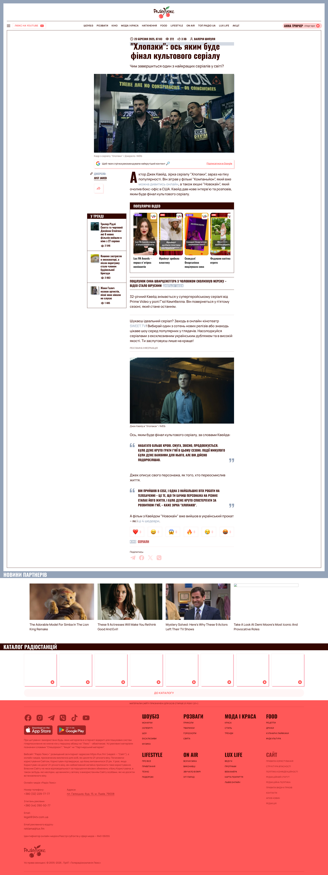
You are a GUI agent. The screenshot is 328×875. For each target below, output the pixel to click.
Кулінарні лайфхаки (277, 733)
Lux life (224, 25)
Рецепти (271, 722)
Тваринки (189, 728)
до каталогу (164, 693)
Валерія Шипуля (204, 39)
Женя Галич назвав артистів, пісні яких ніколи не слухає (111, 293)
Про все (146, 761)
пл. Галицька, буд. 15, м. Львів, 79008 (90, 794)
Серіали (143, 541)
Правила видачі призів (279, 787)
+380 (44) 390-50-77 (37, 805)
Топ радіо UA (207, 25)
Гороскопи (189, 733)
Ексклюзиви (149, 738)
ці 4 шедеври (148, 521)
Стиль (228, 728)
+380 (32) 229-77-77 (37, 794)
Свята (186, 738)
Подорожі (148, 777)
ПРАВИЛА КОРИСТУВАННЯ (279, 761)
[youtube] (86, 718)
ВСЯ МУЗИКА (190, 761)
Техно (145, 771)
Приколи (188, 722)
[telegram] (133, 558)
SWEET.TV (138, 326)
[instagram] (40, 718)
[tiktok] (74, 718)
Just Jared (100, 178)
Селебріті (147, 728)
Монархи (147, 722)
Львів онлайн (232, 782)
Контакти (271, 793)
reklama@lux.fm (34, 828)
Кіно (115, 25)
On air (191, 25)
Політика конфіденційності (282, 771)
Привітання (148, 766)
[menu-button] (8, 26)
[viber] (159, 558)
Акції (236, 25)
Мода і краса (130, 25)
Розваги (102, 25)
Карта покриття (234, 777)
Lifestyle (177, 25)
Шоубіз (88, 25)
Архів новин (273, 798)
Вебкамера (231, 771)
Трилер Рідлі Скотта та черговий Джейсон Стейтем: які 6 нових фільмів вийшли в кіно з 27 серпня (112, 232)
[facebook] (142, 558)
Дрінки (270, 728)
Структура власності (278, 766)
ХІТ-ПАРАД (189, 777)
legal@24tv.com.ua (36, 817)
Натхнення (149, 25)
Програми (230, 766)
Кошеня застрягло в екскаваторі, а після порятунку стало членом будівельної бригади (111, 264)
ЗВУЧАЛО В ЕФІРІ (192, 771)
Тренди (229, 733)
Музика (146, 744)
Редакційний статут (278, 777)
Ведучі (228, 761)
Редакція (271, 803)
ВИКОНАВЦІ (189, 766)
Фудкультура (273, 738)
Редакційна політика (278, 782)
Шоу (144, 733)
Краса (228, 722)
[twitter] (150, 558)
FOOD (163, 25)
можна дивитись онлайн (158, 184)
